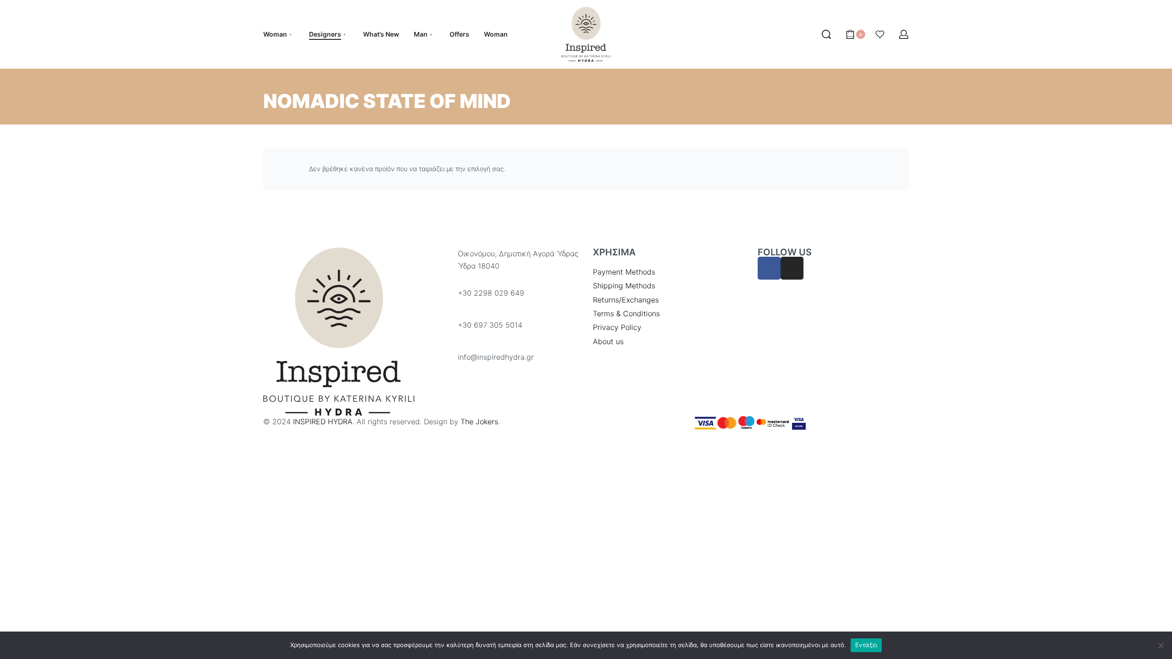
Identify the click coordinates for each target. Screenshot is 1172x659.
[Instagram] (792, 268)
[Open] (880, 34)
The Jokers (479, 421)
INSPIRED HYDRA (323, 421)
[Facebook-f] (769, 268)
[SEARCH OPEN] (826, 34)
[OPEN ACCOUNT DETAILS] (904, 34)
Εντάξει (866, 644)
